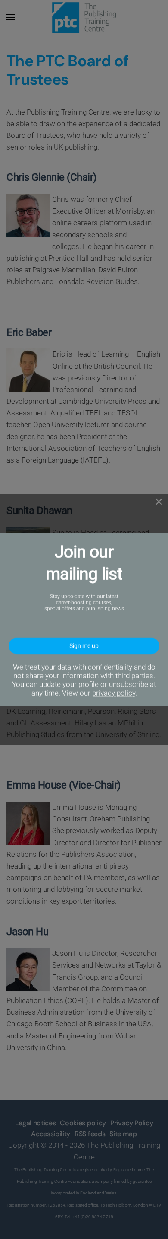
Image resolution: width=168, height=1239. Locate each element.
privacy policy (113, 693)
